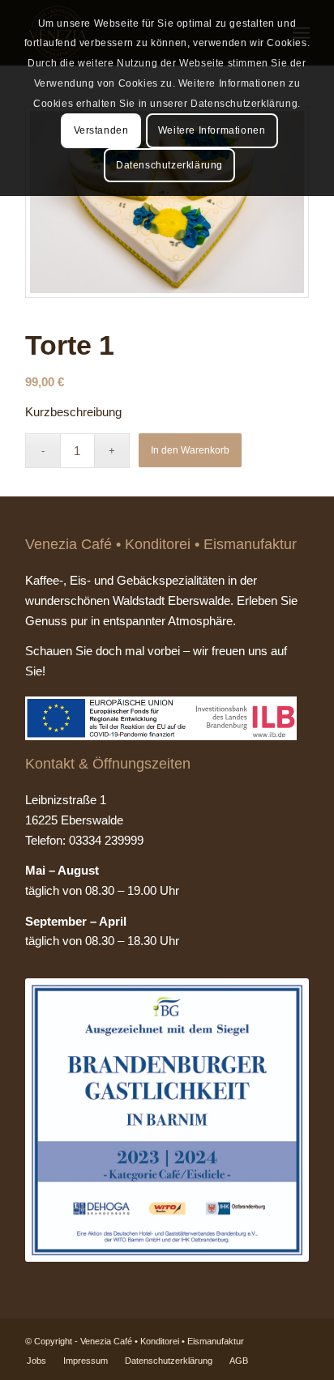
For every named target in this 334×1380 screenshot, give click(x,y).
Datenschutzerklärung (169, 165)
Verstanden (101, 130)
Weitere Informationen (212, 130)
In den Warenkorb (190, 450)
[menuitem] (36, 1361)
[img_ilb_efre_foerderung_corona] (161, 718)
